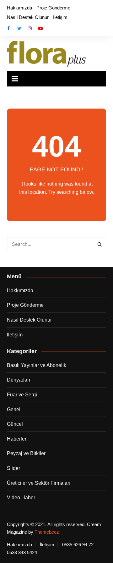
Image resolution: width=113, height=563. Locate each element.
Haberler (16, 439)
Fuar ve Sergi (22, 394)
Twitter (19, 28)
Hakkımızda (19, 7)
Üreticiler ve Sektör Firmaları (38, 483)
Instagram (30, 28)
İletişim (60, 17)
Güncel (15, 424)
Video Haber (21, 497)
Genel (13, 409)
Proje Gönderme (53, 7)
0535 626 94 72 (78, 544)
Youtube (40, 28)
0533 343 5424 (22, 552)
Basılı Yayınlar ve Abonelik (36, 365)
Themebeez (47, 532)
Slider (13, 468)
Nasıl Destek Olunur (28, 17)
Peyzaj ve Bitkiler (26, 453)
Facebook (8, 28)
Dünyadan (18, 379)
